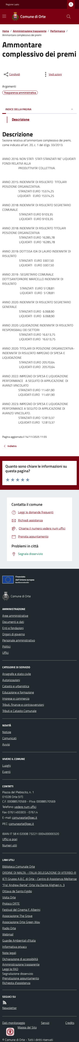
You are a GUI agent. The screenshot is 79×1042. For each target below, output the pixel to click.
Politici (6, 646)
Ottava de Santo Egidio (17, 891)
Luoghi (6, 765)
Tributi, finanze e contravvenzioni (23, 704)
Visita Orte (9, 897)
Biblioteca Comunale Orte (18, 866)
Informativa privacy (14, 946)
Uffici (5, 652)
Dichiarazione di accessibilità (20, 959)
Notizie (6, 732)
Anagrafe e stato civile (16, 673)
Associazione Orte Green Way (21, 922)
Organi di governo (13, 634)
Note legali (9, 952)
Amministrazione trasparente (29, 31)
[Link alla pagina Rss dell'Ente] (4, 1002)
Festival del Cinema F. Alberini (21, 909)
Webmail (7, 934)
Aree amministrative (15, 615)
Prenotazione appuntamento (20, 978)
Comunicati (9, 738)
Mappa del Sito (27, 1027)
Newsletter (9, 1008)
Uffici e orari (9, 839)
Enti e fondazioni (13, 628)
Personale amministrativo (18, 640)
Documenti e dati (13, 621)
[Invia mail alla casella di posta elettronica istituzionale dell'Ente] (24, 817)
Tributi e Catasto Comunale (19, 710)
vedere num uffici (25, 806)
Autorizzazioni (11, 680)
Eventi (6, 771)
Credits (69, 1022)
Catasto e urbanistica (15, 686)
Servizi (45, 1022)
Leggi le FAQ (10, 969)
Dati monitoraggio (13, 1022)
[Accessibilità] (10, 1032)
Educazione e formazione (18, 692)
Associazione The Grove (17, 915)
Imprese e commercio (15, 698)
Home (5, 31)
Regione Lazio (12, 4)
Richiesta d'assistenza (16, 983)
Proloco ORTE (11, 903)
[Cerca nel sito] (67, 16)
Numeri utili (9, 845)
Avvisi (6, 744)
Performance (57, 31)
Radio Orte (9, 928)
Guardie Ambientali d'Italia (19, 940)
